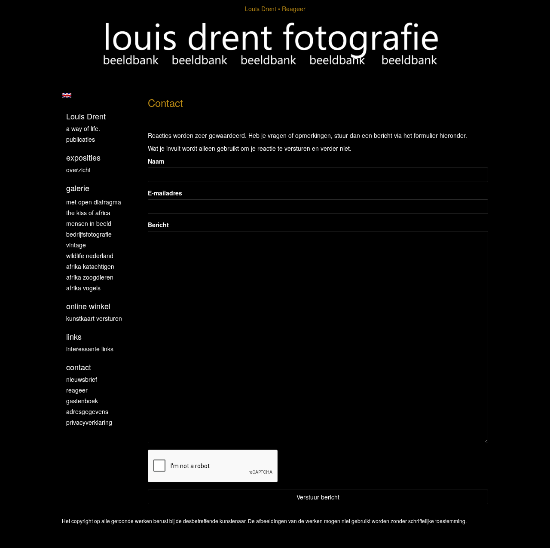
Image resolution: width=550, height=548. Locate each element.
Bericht (158, 224)
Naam (156, 161)
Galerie (77, 188)
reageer (77, 390)
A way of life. (83, 128)
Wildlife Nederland (89, 255)
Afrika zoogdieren (89, 277)
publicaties (80, 139)
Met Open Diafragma (93, 202)
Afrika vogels (83, 287)
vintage (76, 245)
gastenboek (82, 400)
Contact (78, 367)
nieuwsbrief (81, 379)
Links (74, 336)
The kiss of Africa (88, 212)
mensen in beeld (88, 223)
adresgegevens (87, 411)
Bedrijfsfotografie (89, 234)
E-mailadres (165, 193)
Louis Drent (260, 8)
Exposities (83, 157)
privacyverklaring (89, 422)
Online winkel (88, 306)
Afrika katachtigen (90, 266)
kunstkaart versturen (94, 318)
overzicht (78, 169)
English (67, 95)
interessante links (89, 348)
